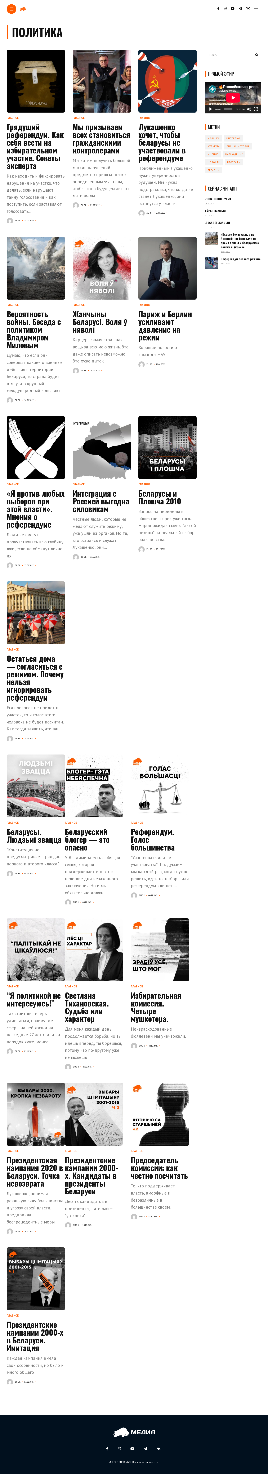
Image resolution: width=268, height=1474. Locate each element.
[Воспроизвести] (211, 109)
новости (214, 162)
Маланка (213, 138)
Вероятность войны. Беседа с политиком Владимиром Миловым (34, 329)
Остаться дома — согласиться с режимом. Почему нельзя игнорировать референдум (35, 678)
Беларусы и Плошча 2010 (159, 497)
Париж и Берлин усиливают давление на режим (165, 325)
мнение (213, 154)
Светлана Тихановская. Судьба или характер (87, 1007)
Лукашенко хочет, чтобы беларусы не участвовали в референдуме (162, 142)
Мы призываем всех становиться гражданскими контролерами (101, 138)
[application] (233, 97)
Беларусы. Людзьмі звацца (34, 835)
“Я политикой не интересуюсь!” (34, 999)
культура (214, 146)
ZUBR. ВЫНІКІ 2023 (218, 199)
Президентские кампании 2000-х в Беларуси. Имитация (35, 1336)
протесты (234, 162)
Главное (13, 118)
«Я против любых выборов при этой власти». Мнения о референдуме (35, 508)
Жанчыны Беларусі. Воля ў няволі (100, 321)
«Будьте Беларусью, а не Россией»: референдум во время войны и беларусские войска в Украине (240, 240)
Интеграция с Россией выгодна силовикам (101, 500)
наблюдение (234, 154)
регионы (214, 170)
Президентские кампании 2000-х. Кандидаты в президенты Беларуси (91, 1175)
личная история (238, 146)
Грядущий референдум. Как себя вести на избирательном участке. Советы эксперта (35, 146)
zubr (18, 220)
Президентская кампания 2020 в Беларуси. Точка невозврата (35, 1171)
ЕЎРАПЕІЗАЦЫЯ (215, 210)
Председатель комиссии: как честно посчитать (159, 1167)
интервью (233, 138)
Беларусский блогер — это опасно (87, 839)
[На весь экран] (256, 109)
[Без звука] (249, 109)
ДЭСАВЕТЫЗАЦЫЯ (217, 222)
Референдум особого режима (240, 259)
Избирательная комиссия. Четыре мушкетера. (156, 1007)
